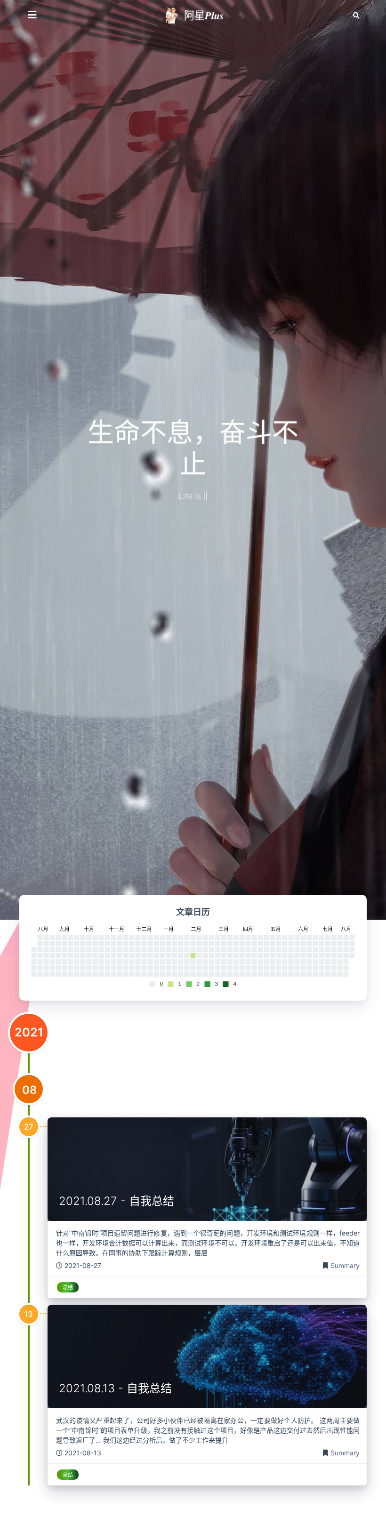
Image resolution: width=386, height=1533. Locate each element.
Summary (345, 1265)
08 (29, 1090)
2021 (29, 1032)
